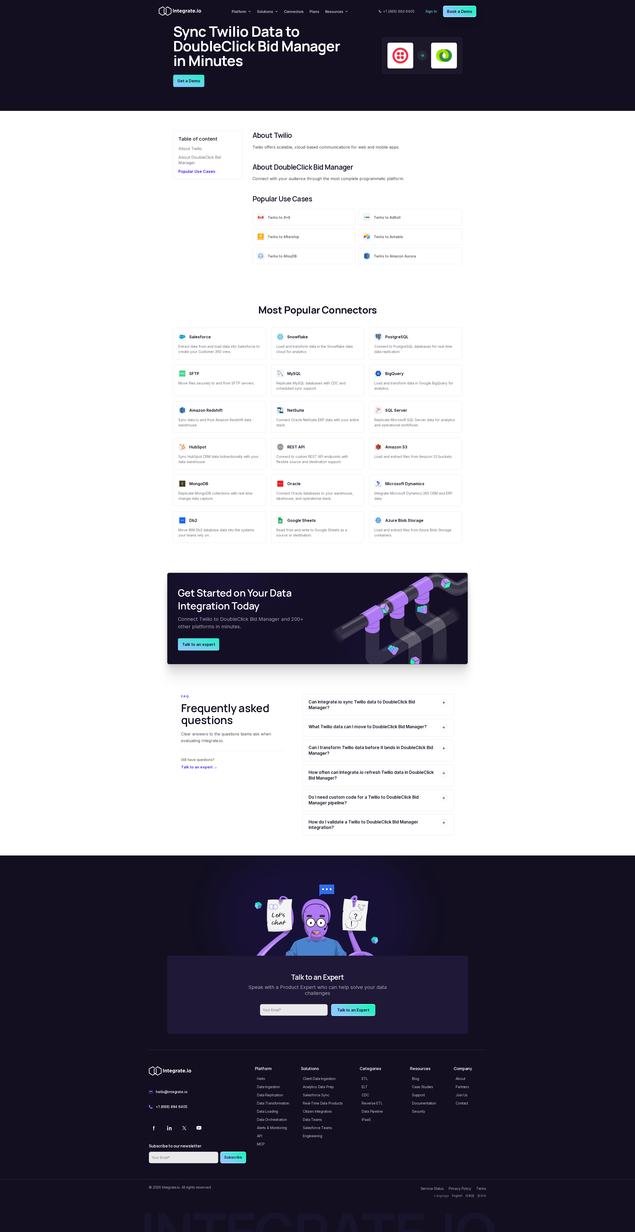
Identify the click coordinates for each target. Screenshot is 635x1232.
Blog (415, 1078)
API (259, 1136)
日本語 (469, 1196)
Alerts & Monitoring (272, 1128)
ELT (365, 1087)
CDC (365, 1095)
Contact (462, 1103)
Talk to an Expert (353, 1010)
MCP (261, 1144)
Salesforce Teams (317, 1128)
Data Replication (270, 1095)
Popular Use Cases (196, 171)
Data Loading (267, 1111)
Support (418, 1095)
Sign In (431, 11)
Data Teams (312, 1119)
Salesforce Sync (316, 1095)
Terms (481, 1188)
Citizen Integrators (317, 1111)
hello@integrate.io (171, 1092)
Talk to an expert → (199, 767)
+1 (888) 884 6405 (398, 11)
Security (418, 1111)
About (460, 1078)
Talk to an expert (198, 644)
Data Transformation (273, 1103)
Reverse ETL (372, 1103)
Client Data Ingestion (319, 1078)
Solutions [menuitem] (265, 11)
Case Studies (422, 1087)
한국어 (481, 1196)
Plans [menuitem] (314, 11)
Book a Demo (459, 11)
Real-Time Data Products (323, 1103)
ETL (365, 1078)
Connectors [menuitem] (294, 11)
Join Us (462, 1095)
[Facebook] (154, 1127)
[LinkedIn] (169, 1127)
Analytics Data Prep (318, 1087)
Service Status (432, 1188)
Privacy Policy (460, 1188)
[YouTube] (198, 1127)
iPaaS (366, 1119)
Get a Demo (188, 80)
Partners (462, 1087)
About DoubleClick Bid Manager (199, 160)
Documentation (424, 1103)
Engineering (312, 1136)
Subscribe (233, 1157)
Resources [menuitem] (334, 11)
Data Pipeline (372, 1111)
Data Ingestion (268, 1087)
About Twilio (190, 148)
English (457, 1196)
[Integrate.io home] (180, 11)
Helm (261, 1078)
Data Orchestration (272, 1119)
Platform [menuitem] (239, 11)
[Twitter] (184, 1127)
